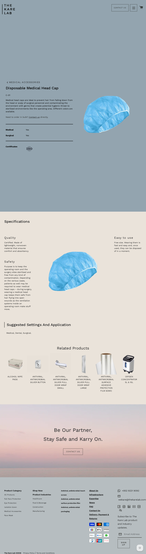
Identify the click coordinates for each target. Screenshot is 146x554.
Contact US (73, 451)
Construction (38, 507)
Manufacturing (38, 511)
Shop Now (38, 490)
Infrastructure (96, 494)
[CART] (141, 7)
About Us (93, 490)
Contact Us (120, 8)
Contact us (34, 117)
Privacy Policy (29, 553)
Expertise (94, 498)
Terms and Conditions (45, 553)
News (92, 502)
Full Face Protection (12, 499)
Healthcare (37, 499)
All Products (9, 495)
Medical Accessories (23, 82)
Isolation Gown (10, 507)
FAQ (91, 506)
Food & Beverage (39, 503)
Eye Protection (10, 503)
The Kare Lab (9, 553)
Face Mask (8, 515)
